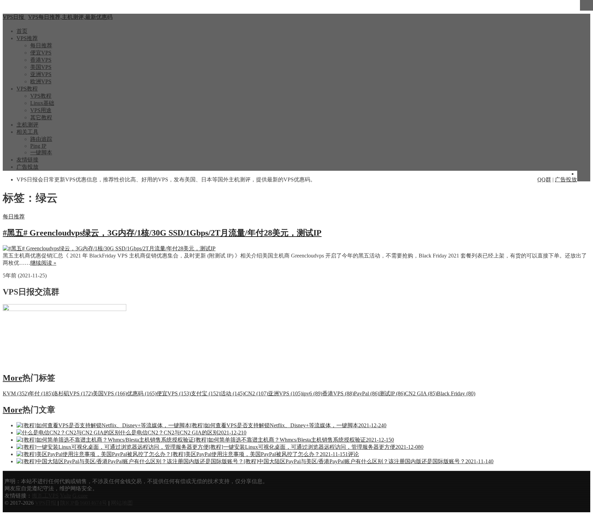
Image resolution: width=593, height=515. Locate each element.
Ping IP (38, 146)
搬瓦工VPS (45, 496)
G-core (80, 496)
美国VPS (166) (110, 393)
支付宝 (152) (205, 393)
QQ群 (544, 179)
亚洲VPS (40, 74)
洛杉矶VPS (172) (73, 393)
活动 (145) (232, 393)
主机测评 (27, 125)
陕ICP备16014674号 (83, 503)
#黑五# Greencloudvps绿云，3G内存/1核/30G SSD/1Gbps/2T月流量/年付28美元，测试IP (162, 232)
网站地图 (122, 503)
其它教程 (41, 117)
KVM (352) (16, 393)
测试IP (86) (392, 393)
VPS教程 (27, 89)
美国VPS (40, 67)
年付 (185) (41, 393)
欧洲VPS (40, 81)
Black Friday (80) (456, 393)
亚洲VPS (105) (285, 393)
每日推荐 (41, 45)
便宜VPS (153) (173, 393)
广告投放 (27, 167)
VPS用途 (40, 110)
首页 (21, 31)
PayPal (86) (366, 393)
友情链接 (27, 160)
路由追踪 (41, 139)
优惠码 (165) (141, 393)
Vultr (65, 496)
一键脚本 (41, 152)
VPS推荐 (27, 38)
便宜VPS (40, 53)
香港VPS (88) (338, 393)
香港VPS (40, 60)
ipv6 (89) (312, 393)
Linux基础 (42, 103)
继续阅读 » (43, 263)
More (12, 377)
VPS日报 (46, 503)
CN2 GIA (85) (421, 393)
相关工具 (27, 132)
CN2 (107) (256, 393)
